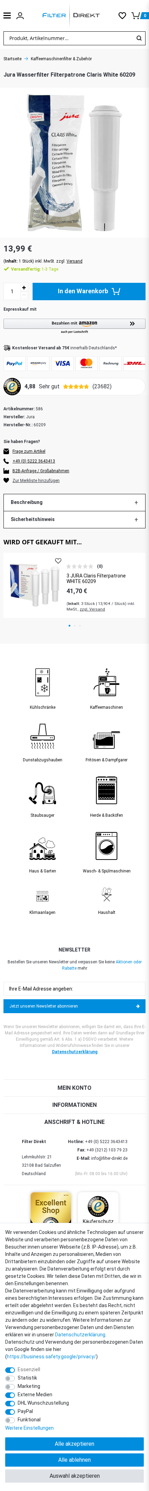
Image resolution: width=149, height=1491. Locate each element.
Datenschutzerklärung (74, 1051)
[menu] (7, 15)
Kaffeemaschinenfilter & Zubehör (61, 58)
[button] (74, 326)
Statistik (27, 1378)
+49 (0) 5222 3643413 (33, 461)
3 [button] (80, 626)
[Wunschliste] (125, 15)
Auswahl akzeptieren (75, 1476)
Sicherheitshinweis (33, 519)
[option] (74, 585)
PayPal (25, 1411)
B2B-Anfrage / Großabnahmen (40, 470)
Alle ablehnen (74, 1460)
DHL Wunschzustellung (43, 1403)
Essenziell (29, 1369)
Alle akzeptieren (74, 1443)
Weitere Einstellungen (29, 1428)
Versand (74, 261)
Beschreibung (27, 502)
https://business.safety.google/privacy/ (51, 1356)
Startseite (12, 58)
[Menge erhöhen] (23, 288)
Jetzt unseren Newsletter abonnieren (43, 1006)
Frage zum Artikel (28, 451)
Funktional (29, 1419)
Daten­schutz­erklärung (80, 1334)
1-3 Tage (34, 269)
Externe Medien (35, 1394)
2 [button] (75, 626)
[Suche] (139, 38)
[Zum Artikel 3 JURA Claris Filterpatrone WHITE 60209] (35, 585)
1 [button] (69, 626)
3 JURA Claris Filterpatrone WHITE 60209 (96, 578)
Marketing (29, 1386)
